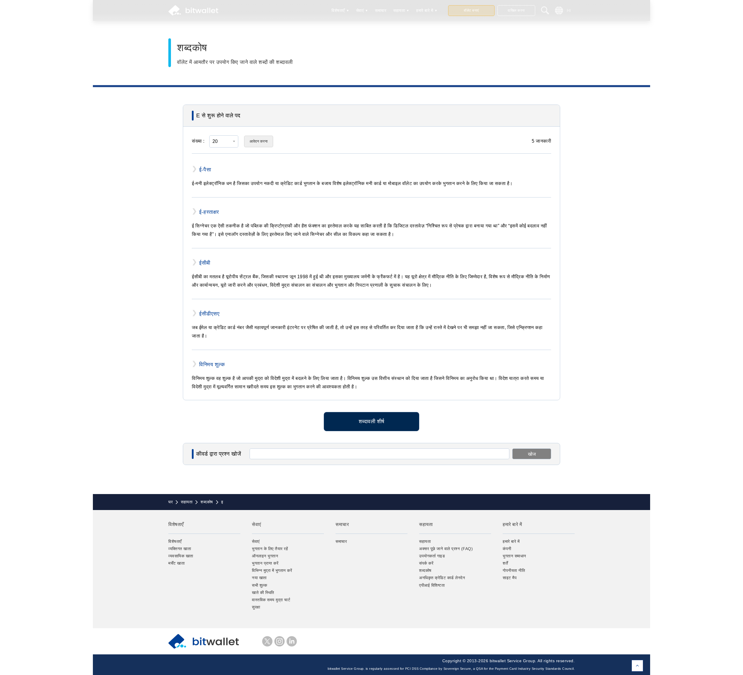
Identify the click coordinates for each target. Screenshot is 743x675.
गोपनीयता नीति (514, 570)
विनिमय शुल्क (212, 364)
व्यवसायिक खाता (180, 556)
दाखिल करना (516, 10)
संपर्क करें (426, 563)
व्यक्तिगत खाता (179, 548)
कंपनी (507, 548)
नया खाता (259, 577)
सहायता (399, 10)
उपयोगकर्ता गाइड (432, 556)
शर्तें (505, 563)
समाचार (380, 10)
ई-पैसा (205, 170)
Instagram (279, 641)
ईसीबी (204, 263)
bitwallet (193, 10)
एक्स (267, 641)
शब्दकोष (425, 570)
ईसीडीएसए (209, 314)
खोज (532, 454)
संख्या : (198, 141)
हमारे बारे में (424, 10)
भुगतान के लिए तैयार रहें (270, 548)
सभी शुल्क (259, 585)
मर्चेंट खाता (176, 563)
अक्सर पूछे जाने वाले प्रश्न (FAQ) (446, 548)
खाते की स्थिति (263, 592)
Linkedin (291, 641)
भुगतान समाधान (514, 556)
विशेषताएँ (338, 10)
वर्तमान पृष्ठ (637, 666)
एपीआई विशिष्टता (432, 585)
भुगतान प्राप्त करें (265, 563)
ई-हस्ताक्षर (209, 212)
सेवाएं (360, 10)
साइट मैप (510, 577)
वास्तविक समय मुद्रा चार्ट (271, 599)
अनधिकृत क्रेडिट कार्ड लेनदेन (442, 577)
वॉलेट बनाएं (471, 10)
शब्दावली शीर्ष (372, 421)
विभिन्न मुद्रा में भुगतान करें (272, 570)
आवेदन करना (259, 141)
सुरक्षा (256, 607)
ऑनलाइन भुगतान (265, 556)
